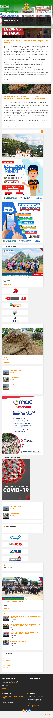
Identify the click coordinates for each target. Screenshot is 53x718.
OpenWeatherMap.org (15, 155)
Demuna (5, 658)
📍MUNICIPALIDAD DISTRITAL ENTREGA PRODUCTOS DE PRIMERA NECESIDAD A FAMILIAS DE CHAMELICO (24, 641)
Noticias (9, 23)
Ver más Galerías (7, 284)
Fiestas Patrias (6, 667)
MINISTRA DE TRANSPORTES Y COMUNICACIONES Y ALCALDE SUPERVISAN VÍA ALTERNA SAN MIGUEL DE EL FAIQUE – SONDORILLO (25, 625)
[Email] (23, 710)
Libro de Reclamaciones (46, 714)
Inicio (40, 713)
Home (5, 23)
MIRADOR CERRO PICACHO (15, 370)
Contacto (49, 713)
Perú (8, 685)
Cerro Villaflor (13, 384)
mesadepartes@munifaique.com (34, 706)
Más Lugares (6, 362)
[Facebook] (26, 710)
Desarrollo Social (6, 662)
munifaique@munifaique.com (33, 705)
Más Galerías (6, 608)
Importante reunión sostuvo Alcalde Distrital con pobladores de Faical (26, 42)
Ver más (5, 520)
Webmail (44, 713)
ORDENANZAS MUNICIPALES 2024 (9, 701)
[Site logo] (26, 10)
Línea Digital (14, 79)
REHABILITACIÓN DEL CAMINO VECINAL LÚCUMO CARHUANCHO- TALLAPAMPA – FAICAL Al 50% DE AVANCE (24, 98)
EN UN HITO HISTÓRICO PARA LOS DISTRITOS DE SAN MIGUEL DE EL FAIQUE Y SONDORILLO (26, 617)
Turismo (6, 359)
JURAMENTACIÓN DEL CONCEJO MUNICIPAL (13, 601)
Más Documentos (6, 705)
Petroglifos (6, 357)
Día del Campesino (7, 665)
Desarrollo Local (6, 660)
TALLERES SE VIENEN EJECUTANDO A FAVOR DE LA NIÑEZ (16, 278)
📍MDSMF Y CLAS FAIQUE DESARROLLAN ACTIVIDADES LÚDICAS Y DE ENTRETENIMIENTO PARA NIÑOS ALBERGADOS (24, 633)
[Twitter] (29, 710)
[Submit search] (42, 131)
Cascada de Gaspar (14, 377)
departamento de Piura (18, 684)
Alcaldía (5, 656)
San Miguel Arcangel (7, 669)
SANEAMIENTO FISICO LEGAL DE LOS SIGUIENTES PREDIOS (12, 697)
